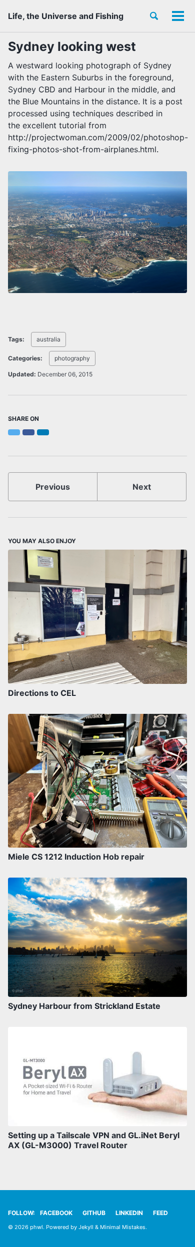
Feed (160, 1213)
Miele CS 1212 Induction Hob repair (76, 857)
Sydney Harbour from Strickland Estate (84, 1006)
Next (141, 487)
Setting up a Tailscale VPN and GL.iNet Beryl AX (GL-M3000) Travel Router (94, 1140)
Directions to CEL (42, 693)
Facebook (56, 1213)
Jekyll (86, 1227)
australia (48, 339)
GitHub (94, 1213)
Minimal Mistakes (123, 1227)
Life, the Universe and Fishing (66, 16)
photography (72, 358)
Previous (53, 487)
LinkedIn (129, 1213)
